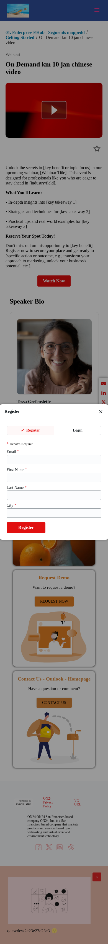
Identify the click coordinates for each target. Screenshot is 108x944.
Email (13, 452)
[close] (101, 411)
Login (78, 430)
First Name (17, 470)
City (11, 505)
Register (32, 430)
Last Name (17, 487)
